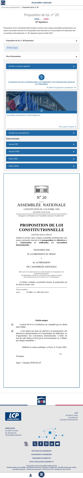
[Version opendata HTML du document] (41, 151)
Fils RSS (60, 467)
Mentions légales (12, 467)
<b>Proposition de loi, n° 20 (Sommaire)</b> (41, 41)
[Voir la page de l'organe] (41, 110)
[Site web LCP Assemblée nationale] (41, 416)
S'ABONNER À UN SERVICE (41, 458)
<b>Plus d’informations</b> (41, 56)
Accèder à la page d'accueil (3, 3)
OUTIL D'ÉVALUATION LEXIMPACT (41, 461)
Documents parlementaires (11, 7)
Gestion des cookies (70, 467)
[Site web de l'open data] (41, 432)
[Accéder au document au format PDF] (41, 144)
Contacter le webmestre (49, 467)
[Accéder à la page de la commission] (41, 80)
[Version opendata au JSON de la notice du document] (41, 166)
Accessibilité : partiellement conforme (29, 467)
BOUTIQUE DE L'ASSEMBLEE (41, 451)
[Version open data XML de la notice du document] (41, 159)
